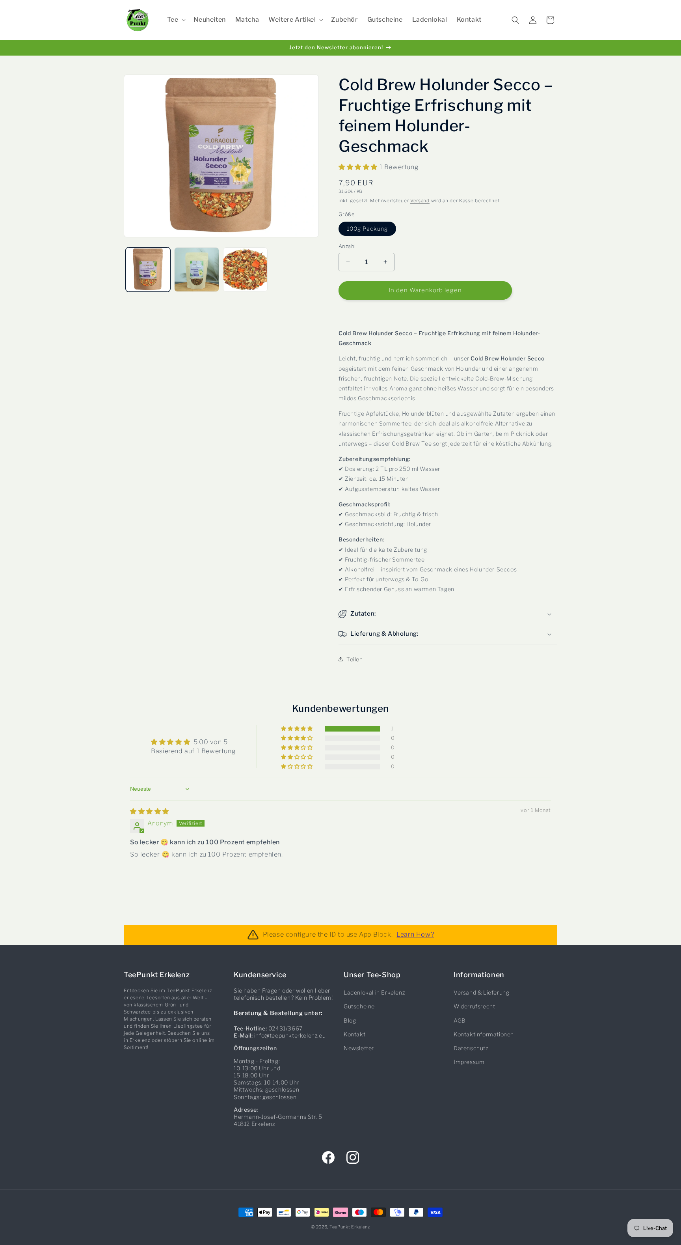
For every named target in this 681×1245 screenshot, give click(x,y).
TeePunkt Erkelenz (349, 1227)
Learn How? (415, 935)
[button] (175, 20)
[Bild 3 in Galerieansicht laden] (245, 269)
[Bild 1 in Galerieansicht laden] (148, 269)
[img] (149, 811)
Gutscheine (359, 1006)
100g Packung (367, 228)
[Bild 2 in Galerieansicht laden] (196, 269)
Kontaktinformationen (484, 1034)
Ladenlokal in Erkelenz (374, 992)
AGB (460, 1020)
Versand (420, 200)
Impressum (469, 1062)
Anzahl (347, 246)
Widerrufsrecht (474, 1006)
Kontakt (354, 1034)
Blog (350, 1020)
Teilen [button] (354, 659)
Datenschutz (471, 1048)
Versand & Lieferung (481, 992)
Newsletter (359, 1048)
